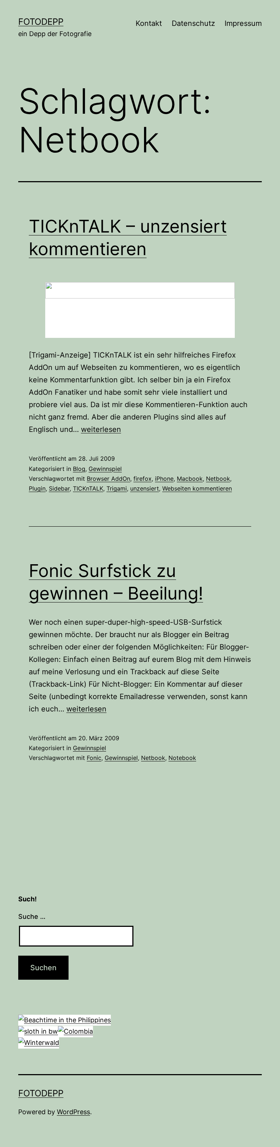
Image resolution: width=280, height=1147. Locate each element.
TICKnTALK (88, 488)
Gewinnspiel (105, 468)
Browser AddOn (108, 478)
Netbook (218, 478)
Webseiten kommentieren (197, 488)
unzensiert (144, 488)
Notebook (182, 757)
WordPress (73, 1112)
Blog (79, 468)
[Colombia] (75, 1031)
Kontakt (149, 23)
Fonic (94, 757)
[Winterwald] (38, 1042)
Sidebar (59, 488)
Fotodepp (40, 21)
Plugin (37, 488)
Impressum (243, 23)
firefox (142, 478)
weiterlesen (101, 429)
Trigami (116, 488)
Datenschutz (193, 23)
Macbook (190, 478)
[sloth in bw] (38, 1031)
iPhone (164, 478)
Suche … (32, 916)
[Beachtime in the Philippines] (64, 1019)
